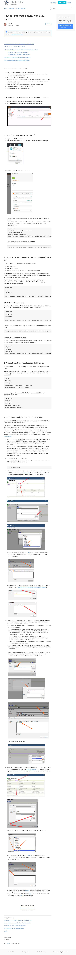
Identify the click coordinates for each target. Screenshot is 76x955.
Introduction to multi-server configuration (15, 925)
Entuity (5, 8)
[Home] (13, 2)
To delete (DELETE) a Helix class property (19, 54)
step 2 (29, 552)
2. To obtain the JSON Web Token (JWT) (14, 47)
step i (30, 893)
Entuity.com (53, 2)
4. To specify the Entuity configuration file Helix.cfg (17, 57)
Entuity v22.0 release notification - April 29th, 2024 (17, 923)
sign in (8, 943)
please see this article (16, 34)
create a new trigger (31, 769)
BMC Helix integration (21, 8)
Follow (48, 23)
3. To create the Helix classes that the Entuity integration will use (21, 49)
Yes (23, 908)
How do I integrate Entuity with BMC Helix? (65, 26)
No (31, 908)
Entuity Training (41, 952)
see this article (8, 436)
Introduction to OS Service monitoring (14, 928)
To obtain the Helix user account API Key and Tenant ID (32, 587)
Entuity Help (11, 952)
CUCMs (6, 931)
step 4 (27, 890)
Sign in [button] (69, 2)
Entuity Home (25, 952)
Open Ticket (62, 2)
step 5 (21, 895)
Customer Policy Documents (60, 952)
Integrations (11, 8)
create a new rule (25, 472)
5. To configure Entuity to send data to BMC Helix (17, 60)
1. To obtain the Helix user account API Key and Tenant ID (19, 44)
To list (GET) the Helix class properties (18, 52)
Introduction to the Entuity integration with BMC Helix (65, 21)
